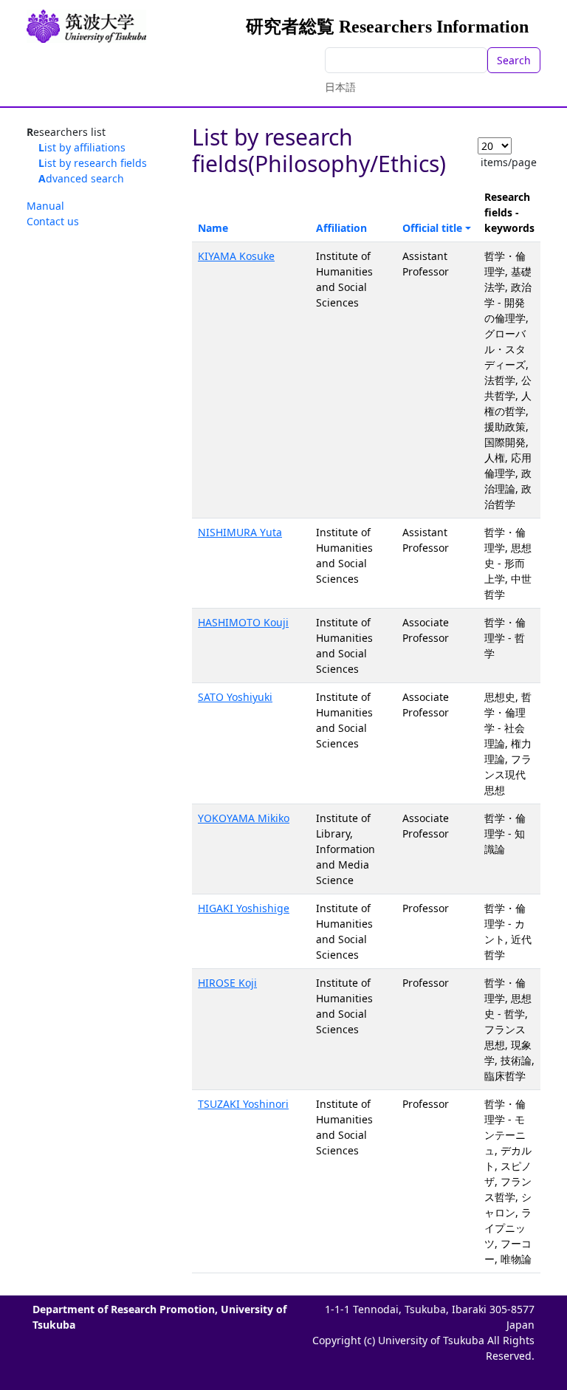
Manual (45, 206)
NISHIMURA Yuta (240, 532)
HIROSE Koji (227, 983)
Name (213, 228)
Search (514, 60)
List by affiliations (82, 147)
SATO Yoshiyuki (235, 697)
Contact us (53, 221)
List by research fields (92, 163)
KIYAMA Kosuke (236, 256)
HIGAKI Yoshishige (243, 908)
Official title (432, 228)
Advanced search (81, 178)
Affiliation (341, 228)
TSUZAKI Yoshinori (243, 1104)
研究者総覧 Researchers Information (387, 26)
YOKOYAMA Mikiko (243, 818)
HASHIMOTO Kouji (243, 622)
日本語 (340, 87)
